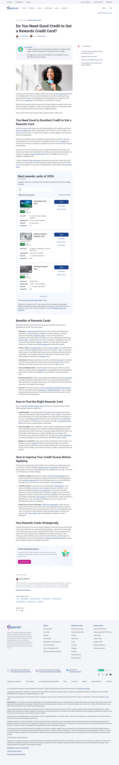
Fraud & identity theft (77, 632)
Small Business (19, 2)
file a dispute (33, 513)
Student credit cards (21, 601)
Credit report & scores (77, 629)
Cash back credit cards (35, 598)
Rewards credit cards (34, 20)
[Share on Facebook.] (17, 610)
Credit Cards (48, 8)
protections (68, 378)
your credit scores (35, 160)
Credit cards (23, 20)
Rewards (63, 141)
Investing (73, 651)
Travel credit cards (35, 348)
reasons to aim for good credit (48, 467)
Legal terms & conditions (14, 681)
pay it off (35, 419)
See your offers (24, 562)
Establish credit (98, 642)
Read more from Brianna (23, 590)
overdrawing (58, 482)
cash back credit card (34, 331)
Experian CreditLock (99, 645)
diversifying (67, 435)
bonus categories (43, 344)
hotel (49, 348)
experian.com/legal (84, 688)
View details (61, 206)
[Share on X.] (20, 610)
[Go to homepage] (17, 20)
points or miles (23, 340)
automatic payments (29, 480)
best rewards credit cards (33, 300)
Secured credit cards (56, 598)
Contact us (109, 681)
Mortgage (74, 648)
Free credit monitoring (100, 629)
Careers (84, 681)
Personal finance (76, 654)
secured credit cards (37, 154)
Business (28, 2)
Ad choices (74, 681)
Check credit (97, 635)
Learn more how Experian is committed (50, 671)
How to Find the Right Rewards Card (91, 60)
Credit (24, 8)
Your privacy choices (75, 671)
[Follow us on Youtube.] (110, 674)
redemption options (39, 335)
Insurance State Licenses (14, 751)
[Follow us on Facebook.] (99, 674)
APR (18, 598)
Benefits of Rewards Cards (89, 56)
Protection (31, 8)
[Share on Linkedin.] (22, 610)
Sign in (104, 8)
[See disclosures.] (56, 131)
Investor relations (96, 681)
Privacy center (30, 681)
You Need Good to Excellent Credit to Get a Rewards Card (92, 52)
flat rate (39, 342)
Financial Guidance (98, 2)
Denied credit (47, 638)
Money (39, 8)
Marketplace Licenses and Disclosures (18, 748)
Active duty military (48, 645)
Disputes (45, 635)
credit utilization (59, 486)
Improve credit (98, 638)
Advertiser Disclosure (104, 13)
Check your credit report (50, 504)
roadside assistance (53, 390)
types (59, 437)
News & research (76, 658)
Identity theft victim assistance (52, 642)
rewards (42, 356)
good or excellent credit (23, 130)
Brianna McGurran (24, 36)
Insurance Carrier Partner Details (16, 754)
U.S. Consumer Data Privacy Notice (49, 681)
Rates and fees (61, 209)
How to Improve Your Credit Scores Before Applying (91, 64)
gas (58, 412)
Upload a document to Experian (52, 651)
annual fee (29, 100)
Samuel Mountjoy (41, 36)
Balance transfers (24, 598)
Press (65, 681)
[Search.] (110, 8)
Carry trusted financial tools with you (20, 671)
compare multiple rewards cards (32, 406)
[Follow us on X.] (102, 674)
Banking (73, 635)
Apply (61, 202)
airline (56, 348)
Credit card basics (46, 598)
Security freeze (47, 629)
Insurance (64, 8)
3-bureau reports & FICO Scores (103, 632)
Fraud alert (46, 632)
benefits (41, 370)
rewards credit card (60, 94)
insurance (42, 390)
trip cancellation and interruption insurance (57, 388)
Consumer (9, 2)
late (56, 511)
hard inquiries (41, 497)
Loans (56, 8)
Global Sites (109, 2)
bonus (61, 360)
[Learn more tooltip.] (39, 223)
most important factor (58, 476)
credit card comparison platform (55, 538)
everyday (48, 412)
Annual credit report (99, 648)
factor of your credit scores (42, 490)
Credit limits (40, 601)
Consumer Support (85, 2)
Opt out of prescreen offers (51, 648)
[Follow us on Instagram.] (106, 674)
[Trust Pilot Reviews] (104, 670)
